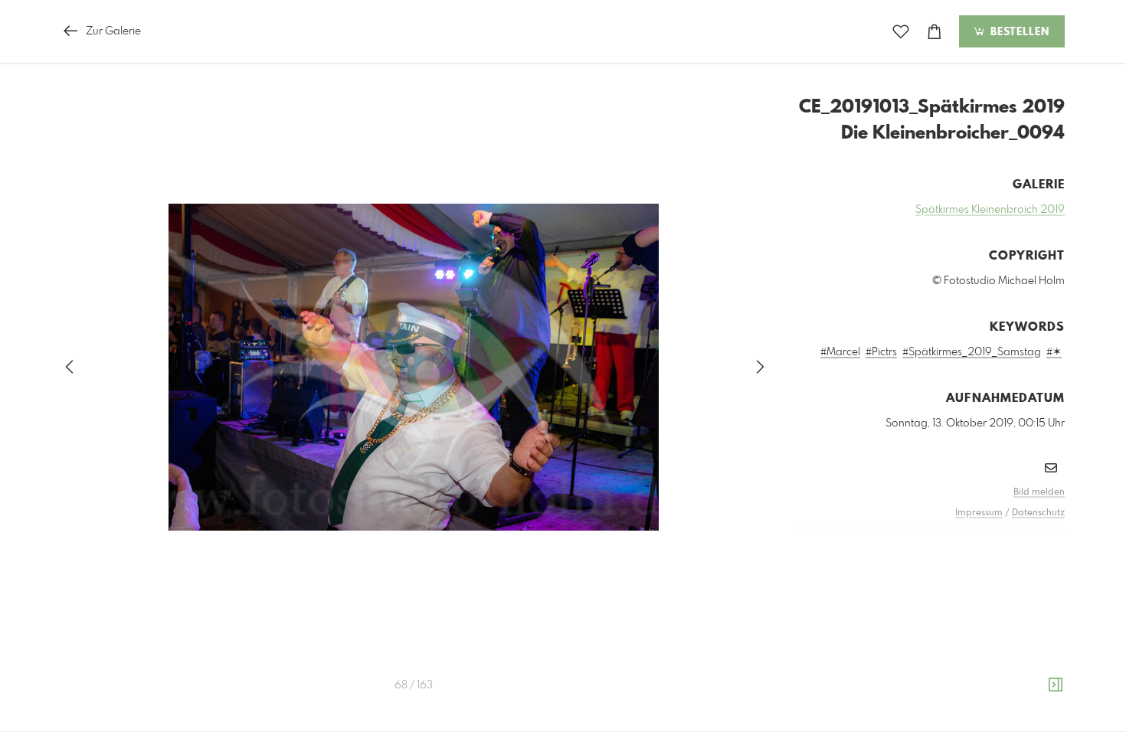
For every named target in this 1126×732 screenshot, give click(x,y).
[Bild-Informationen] (1055, 685)
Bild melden (1039, 492)
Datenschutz (1038, 513)
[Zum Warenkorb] (934, 31)
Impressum (979, 513)
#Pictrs (881, 352)
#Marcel (840, 352)
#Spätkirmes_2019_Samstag (971, 352)
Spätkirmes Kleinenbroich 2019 (990, 209)
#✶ (1054, 352)
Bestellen (1018, 32)
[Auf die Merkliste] (901, 31)
